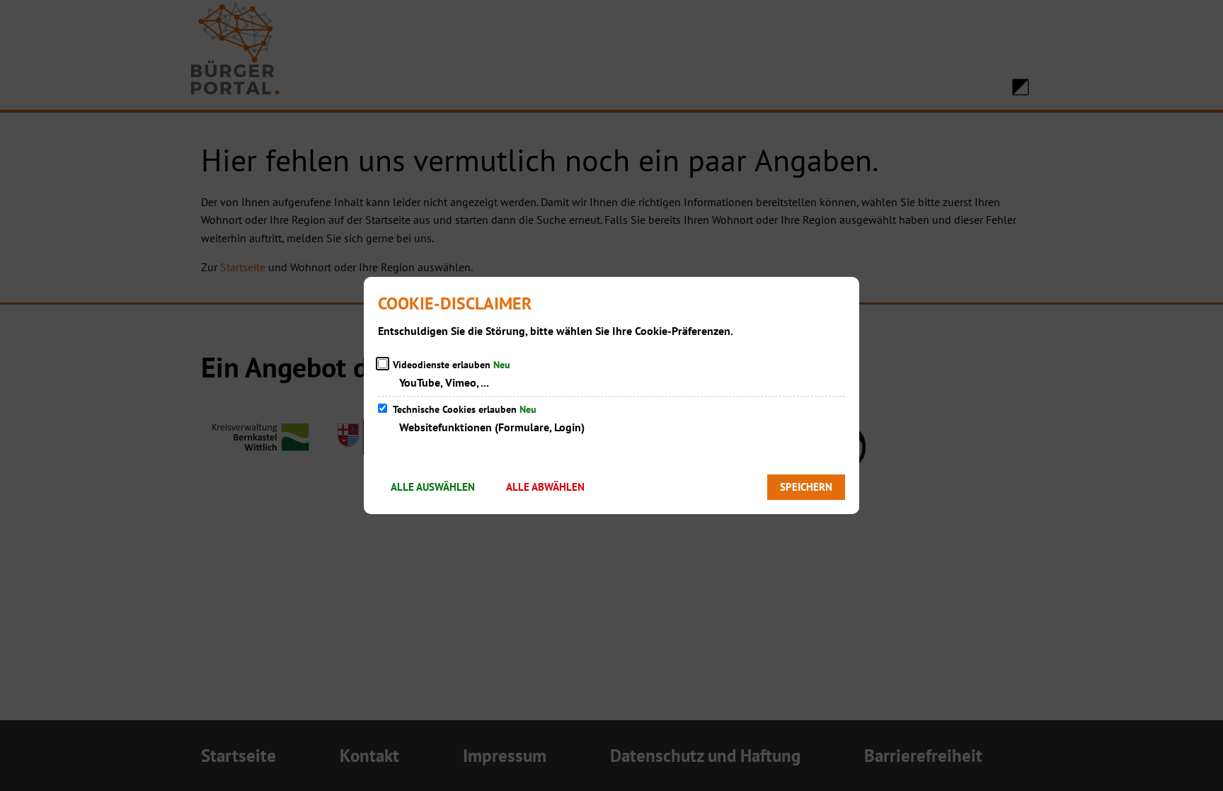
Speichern (806, 487)
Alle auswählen (433, 487)
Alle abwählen (545, 487)
